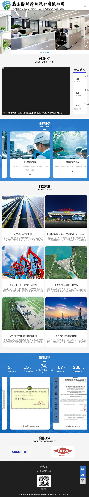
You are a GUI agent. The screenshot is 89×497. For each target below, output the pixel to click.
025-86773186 (44, 471)
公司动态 (79, 69)
